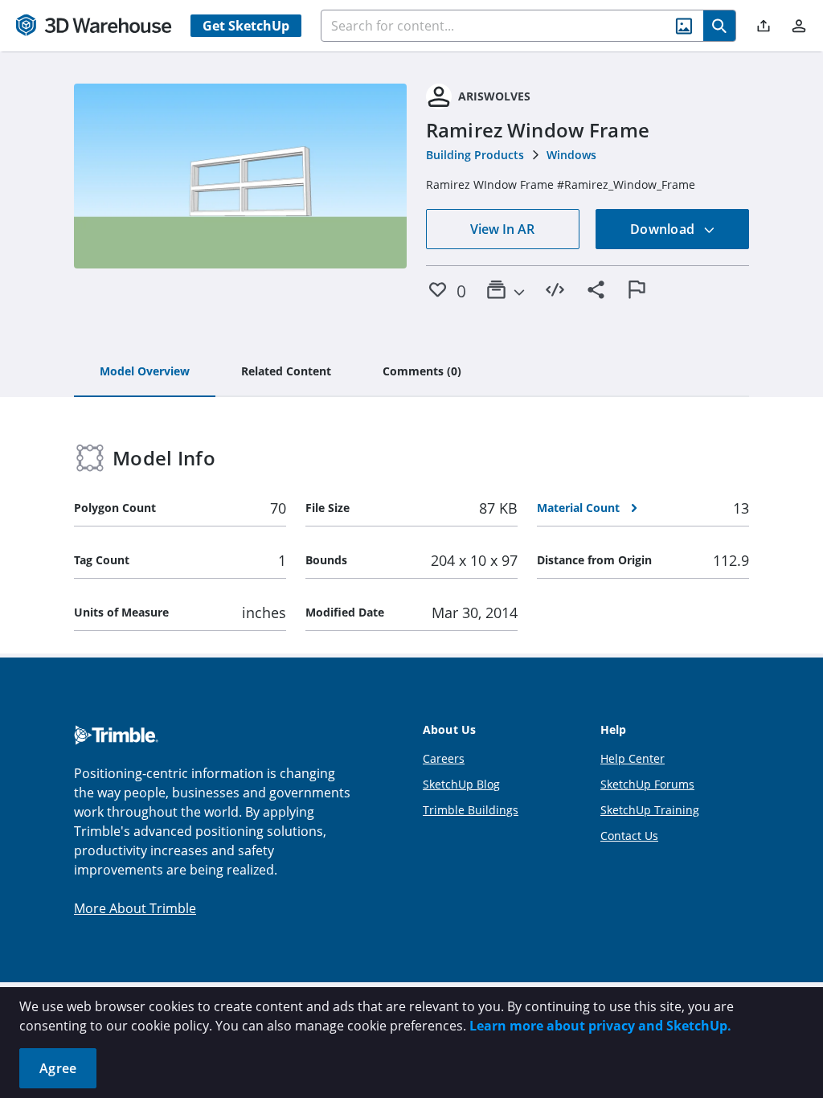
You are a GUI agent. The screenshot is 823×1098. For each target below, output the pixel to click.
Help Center (632, 758)
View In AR (502, 229)
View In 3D (240, 176)
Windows (571, 154)
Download (664, 229)
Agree (57, 1068)
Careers (444, 758)
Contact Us (629, 835)
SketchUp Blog (461, 784)
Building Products (475, 154)
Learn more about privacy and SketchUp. (600, 1025)
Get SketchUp (246, 26)
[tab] (144, 372)
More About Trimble (135, 908)
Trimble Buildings (470, 809)
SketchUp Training (649, 809)
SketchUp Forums (647, 784)
